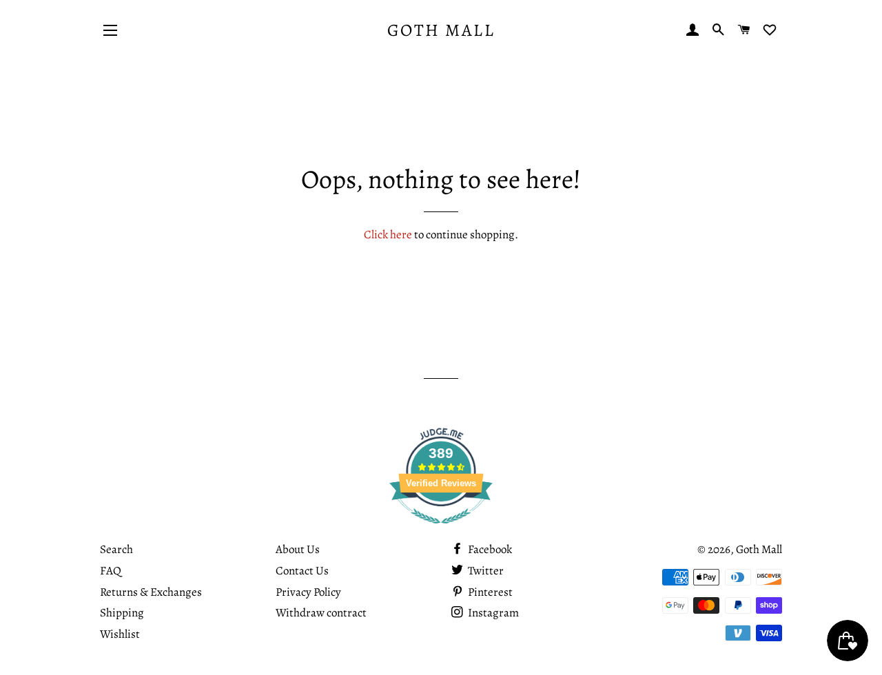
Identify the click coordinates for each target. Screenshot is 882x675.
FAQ (110, 571)
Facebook (489, 549)
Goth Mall (441, 30)
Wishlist (120, 634)
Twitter (485, 571)
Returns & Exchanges (151, 592)
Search (116, 549)
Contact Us (302, 571)
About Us (298, 549)
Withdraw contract (321, 613)
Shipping (122, 613)
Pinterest (489, 592)
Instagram (492, 613)
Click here (388, 234)
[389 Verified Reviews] (441, 531)
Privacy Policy (308, 592)
